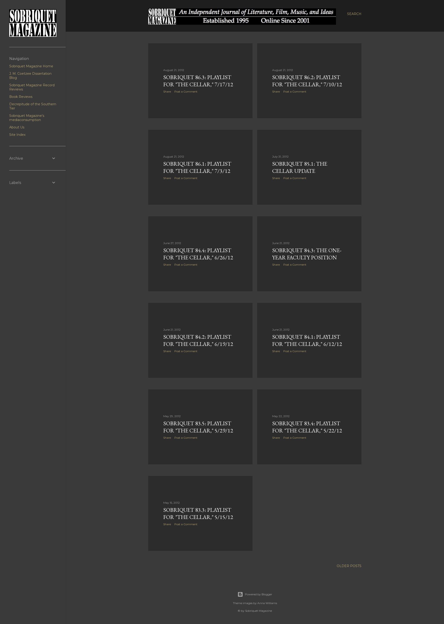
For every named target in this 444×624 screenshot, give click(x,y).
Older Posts (349, 566)
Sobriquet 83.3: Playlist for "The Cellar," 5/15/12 (198, 513)
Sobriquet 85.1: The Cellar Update (299, 167)
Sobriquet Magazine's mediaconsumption (26, 118)
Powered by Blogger (258, 594)
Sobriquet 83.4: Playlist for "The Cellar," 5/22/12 (307, 427)
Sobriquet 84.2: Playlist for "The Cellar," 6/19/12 (198, 340)
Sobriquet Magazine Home (31, 66)
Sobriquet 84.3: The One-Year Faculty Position (307, 254)
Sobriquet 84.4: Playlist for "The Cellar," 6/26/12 (198, 254)
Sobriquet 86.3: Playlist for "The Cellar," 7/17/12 (198, 81)
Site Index (17, 135)
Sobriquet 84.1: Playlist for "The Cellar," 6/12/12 (307, 340)
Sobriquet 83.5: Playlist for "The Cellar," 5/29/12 (198, 427)
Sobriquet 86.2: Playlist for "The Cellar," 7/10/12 (307, 81)
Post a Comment (185, 91)
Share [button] (167, 91)
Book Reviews (20, 97)
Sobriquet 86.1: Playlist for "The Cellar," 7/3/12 (197, 167)
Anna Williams (267, 603)
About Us (16, 127)
